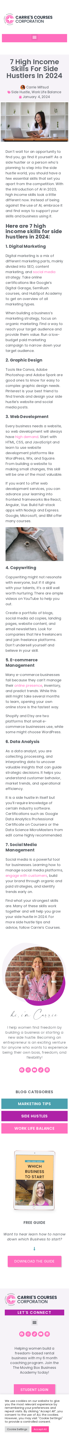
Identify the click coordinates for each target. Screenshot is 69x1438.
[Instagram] (28, 1070)
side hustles (34, 1116)
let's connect (34, 1312)
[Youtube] (34, 1070)
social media (44, 271)
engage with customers (26, 875)
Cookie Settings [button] (17, 1429)
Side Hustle (20, 92)
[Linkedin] (47, 1070)
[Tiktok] (41, 1070)
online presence (28, 685)
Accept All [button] (40, 1429)
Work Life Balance (46, 92)
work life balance (34, 1128)
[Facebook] (22, 1070)
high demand (26, 436)
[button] (34, 37)
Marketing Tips (34, 1103)
